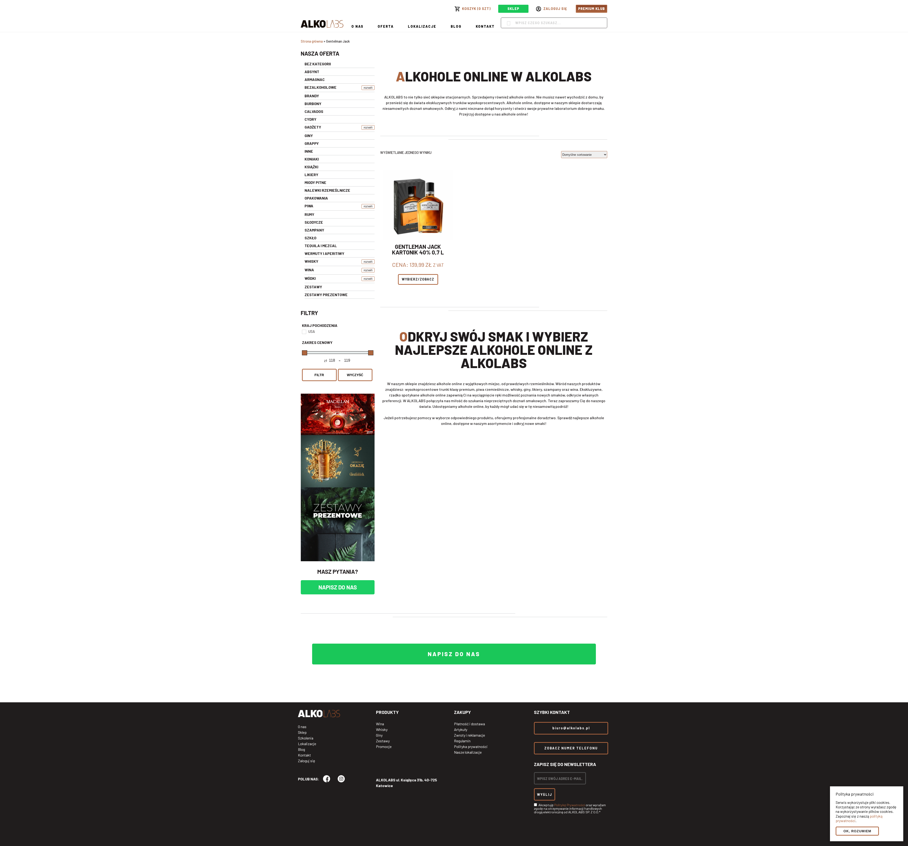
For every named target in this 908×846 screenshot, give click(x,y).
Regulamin (462, 741)
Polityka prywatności (471, 746)
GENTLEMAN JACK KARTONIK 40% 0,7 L (418, 249)
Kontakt (485, 26)
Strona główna (312, 41)
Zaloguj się (306, 761)
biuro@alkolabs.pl (571, 728)
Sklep (302, 732)
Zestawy (383, 741)
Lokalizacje (422, 26)
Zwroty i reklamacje (469, 735)
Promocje (384, 746)
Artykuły (460, 729)
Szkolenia (305, 738)
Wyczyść (355, 375)
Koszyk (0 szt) (476, 9)
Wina (380, 724)
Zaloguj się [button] (555, 9)
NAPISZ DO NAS (338, 587)
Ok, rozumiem (857, 831)
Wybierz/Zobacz (418, 279)
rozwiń (368, 87)
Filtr (319, 375)
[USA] (304, 332)
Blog (456, 26)
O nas (357, 26)
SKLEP (513, 9)
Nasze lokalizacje (468, 752)
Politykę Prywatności (569, 805)
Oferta (386, 26)
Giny (379, 735)
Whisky (382, 729)
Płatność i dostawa (469, 724)
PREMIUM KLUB (591, 9)
